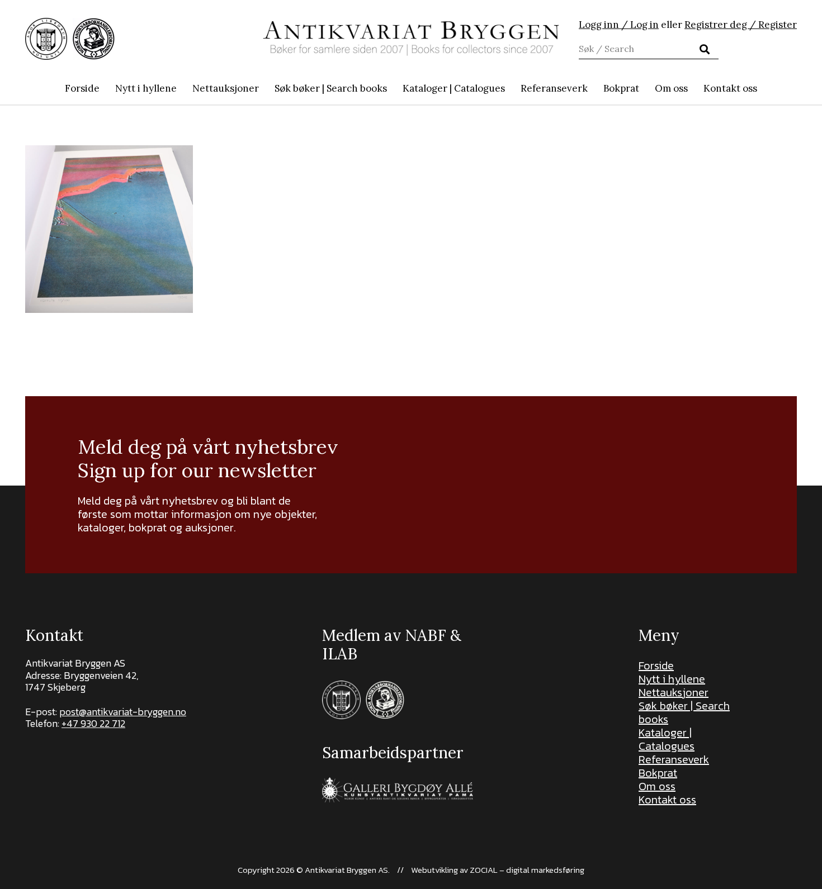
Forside (656, 665)
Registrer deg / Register (740, 24)
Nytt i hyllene (672, 679)
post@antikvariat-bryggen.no (122, 711)
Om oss (657, 786)
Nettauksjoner (673, 692)
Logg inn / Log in (619, 24)
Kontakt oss (667, 799)
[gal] (399, 789)
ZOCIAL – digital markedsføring (527, 869)
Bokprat (658, 772)
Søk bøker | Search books (684, 712)
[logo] (411, 38)
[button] (393, 88)
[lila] (46, 39)
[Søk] (705, 49)
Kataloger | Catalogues (667, 739)
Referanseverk (674, 759)
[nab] (94, 39)
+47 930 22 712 (93, 723)
